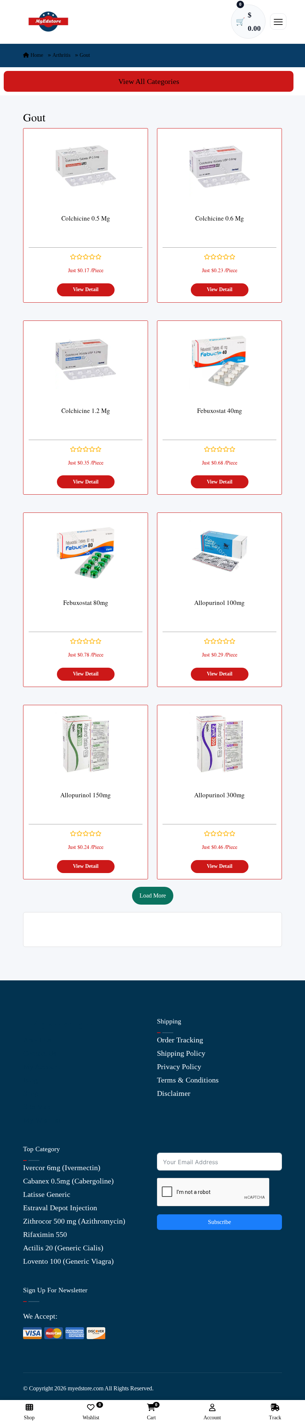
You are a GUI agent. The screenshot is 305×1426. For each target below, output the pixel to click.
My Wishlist (42, 1120)
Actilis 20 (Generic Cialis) (63, 1248)
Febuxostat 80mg (85, 602)
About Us (37, 1040)
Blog (30, 1080)
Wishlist (91, 1412)
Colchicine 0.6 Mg (219, 218)
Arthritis (61, 55)
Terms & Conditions (188, 1080)
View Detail (86, 289)
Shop (30, 1093)
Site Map (37, 1107)
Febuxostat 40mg (219, 410)
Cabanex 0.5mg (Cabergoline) (68, 1181)
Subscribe (219, 1222)
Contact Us (40, 1053)
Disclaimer (173, 1093)
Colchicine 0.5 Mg (85, 218)
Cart (151, 1412)
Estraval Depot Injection (60, 1208)
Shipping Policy (181, 1053)
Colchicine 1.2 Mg (85, 410)
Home (36, 55)
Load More (152, 895)
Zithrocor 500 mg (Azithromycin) (74, 1221)
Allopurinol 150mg (85, 795)
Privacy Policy (179, 1066)
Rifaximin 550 (45, 1234)
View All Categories (148, 81)
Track (275, 1417)
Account (212, 1417)
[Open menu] (278, 21)
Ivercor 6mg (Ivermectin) (61, 1167)
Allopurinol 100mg (219, 602)
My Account (41, 1066)
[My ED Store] (48, 21)
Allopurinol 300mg (219, 795)
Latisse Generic (46, 1194)
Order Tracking (180, 1040)
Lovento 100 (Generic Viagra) (68, 1261)
